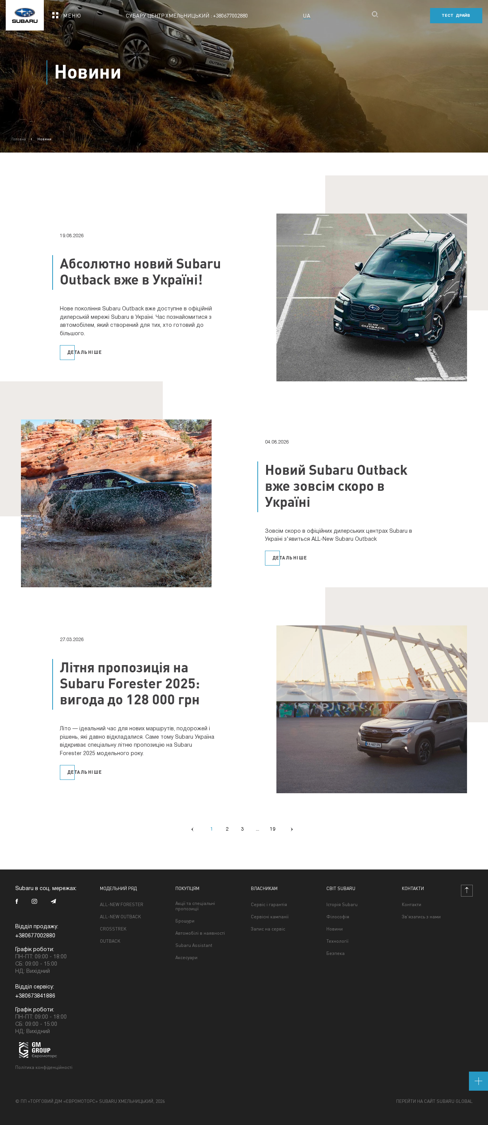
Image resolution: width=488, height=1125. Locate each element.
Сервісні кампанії (270, 916)
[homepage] (25, 13)
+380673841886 (35, 996)
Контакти (411, 904)
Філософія (337, 916)
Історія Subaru (342, 904)
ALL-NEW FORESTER (121, 904)
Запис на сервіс (268, 929)
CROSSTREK (113, 929)
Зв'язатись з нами (421, 916)
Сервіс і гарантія (269, 904)
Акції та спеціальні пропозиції (195, 906)
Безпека (335, 953)
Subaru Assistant (193, 945)
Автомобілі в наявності (200, 933)
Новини (334, 929)
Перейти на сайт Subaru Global (434, 1101)
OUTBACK (110, 941)
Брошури (184, 921)
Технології (337, 941)
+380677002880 (230, 15)
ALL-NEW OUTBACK (120, 916)
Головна (18, 139)
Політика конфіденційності (43, 1067)
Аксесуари (186, 957)
